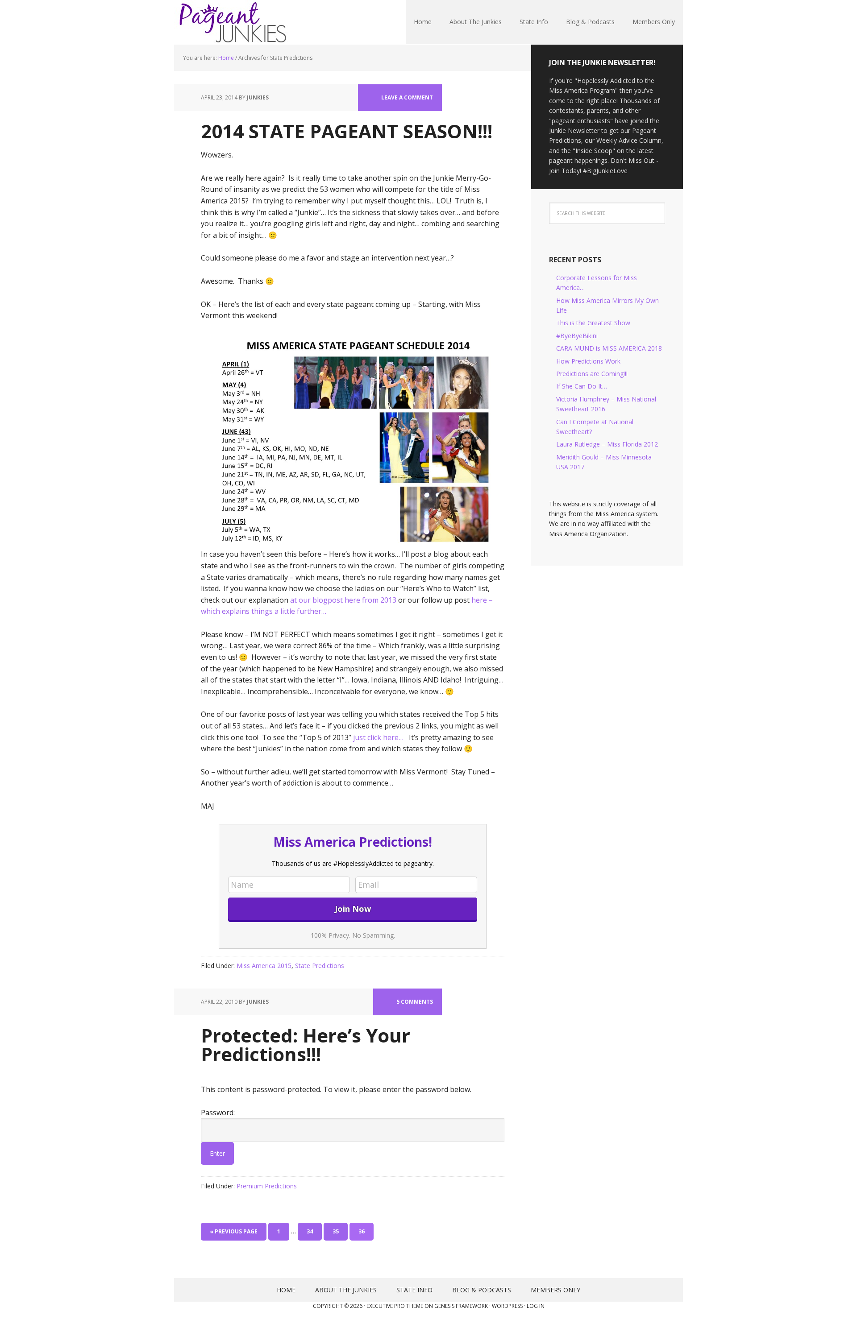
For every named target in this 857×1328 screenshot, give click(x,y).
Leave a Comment (407, 97)
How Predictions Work (588, 361)
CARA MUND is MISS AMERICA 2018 (609, 348)
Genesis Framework (461, 1306)
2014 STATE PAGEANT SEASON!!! (346, 131)
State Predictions (319, 965)
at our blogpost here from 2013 (343, 600)
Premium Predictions (267, 1186)
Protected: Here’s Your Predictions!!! (305, 1044)
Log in (536, 1306)
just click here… (381, 737)
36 (361, 1231)
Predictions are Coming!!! (592, 373)
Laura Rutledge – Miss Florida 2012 (607, 444)
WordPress (507, 1306)
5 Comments (414, 1001)
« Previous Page (234, 1231)
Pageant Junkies (232, 22)
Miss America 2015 (264, 965)
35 (336, 1231)
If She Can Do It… (581, 386)
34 (310, 1231)
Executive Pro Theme (394, 1306)
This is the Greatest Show (593, 323)
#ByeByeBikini (577, 335)
